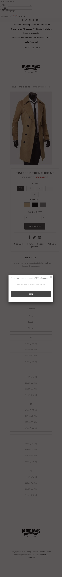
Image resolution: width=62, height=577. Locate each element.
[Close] (51, 277)
